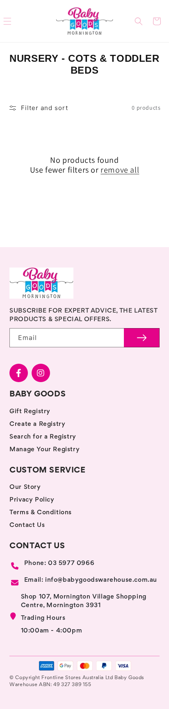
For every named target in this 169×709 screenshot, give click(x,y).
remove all (119, 170)
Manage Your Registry (44, 449)
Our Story (25, 487)
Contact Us (27, 525)
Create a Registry (37, 424)
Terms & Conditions (40, 512)
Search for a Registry (42, 437)
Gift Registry (29, 411)
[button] (139, 21)
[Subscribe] (142, 337)
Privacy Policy (31, 500)
